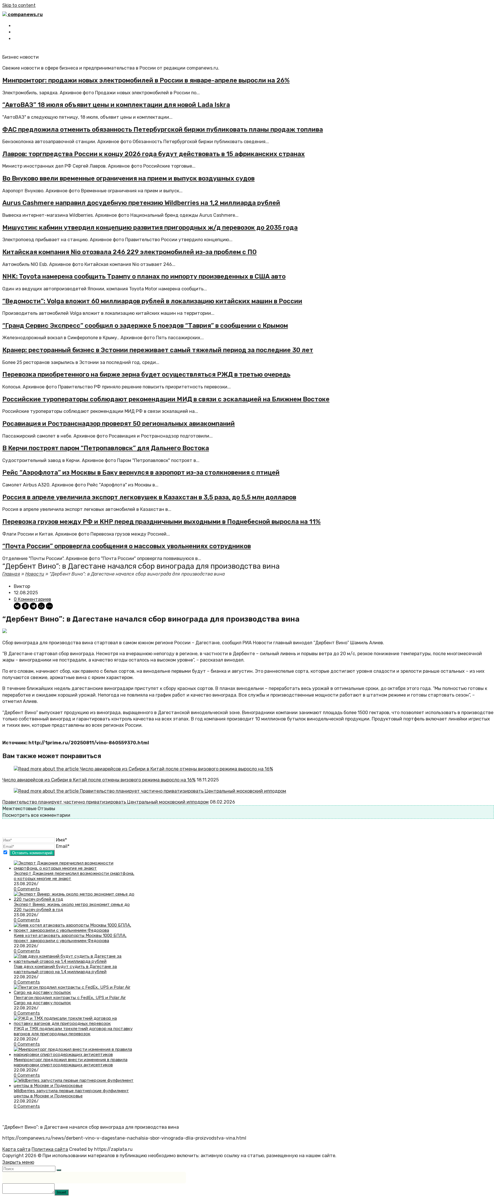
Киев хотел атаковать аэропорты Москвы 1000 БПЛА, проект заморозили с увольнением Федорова (70, 938)
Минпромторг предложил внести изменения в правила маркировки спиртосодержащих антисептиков (70, 1062)
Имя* (61, 840)
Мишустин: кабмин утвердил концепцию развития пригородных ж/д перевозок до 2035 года (150, 227)
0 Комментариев (32, 599)
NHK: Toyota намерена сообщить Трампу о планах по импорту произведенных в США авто (144, 276)
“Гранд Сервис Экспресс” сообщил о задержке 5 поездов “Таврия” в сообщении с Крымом (145, 325)
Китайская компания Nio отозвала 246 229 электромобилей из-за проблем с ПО (129, 252)
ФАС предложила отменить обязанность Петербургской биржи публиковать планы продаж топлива (162, 129)
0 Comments (27, 889)
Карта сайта (16, 1149)
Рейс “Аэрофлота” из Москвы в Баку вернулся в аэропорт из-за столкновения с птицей (141, 472)
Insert (61, 1192)
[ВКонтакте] (17, 606)
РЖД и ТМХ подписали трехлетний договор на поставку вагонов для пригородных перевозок (73, 1031)
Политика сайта (50, 1149)
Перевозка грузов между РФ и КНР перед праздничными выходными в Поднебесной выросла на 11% (161, 522)
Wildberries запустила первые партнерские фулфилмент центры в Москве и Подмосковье (71, 1093)
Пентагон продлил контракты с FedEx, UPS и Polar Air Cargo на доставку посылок (70, 1000)
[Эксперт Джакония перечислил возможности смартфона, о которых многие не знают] (74, 868)
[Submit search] (59, 1170)
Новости (34, 574)
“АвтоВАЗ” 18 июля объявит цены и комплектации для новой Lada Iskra (116, 105)
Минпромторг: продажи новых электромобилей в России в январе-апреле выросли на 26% (146, 80)
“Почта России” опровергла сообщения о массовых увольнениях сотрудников (126, 546)
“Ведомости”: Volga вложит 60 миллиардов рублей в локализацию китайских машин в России (152, 301)
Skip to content (19, 5)
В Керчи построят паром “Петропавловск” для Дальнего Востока (105, 448)
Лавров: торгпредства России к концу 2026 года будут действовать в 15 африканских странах (153, 154)
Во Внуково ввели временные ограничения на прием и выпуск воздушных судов (128, 178)
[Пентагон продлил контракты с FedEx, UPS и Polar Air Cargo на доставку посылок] (74, 992)
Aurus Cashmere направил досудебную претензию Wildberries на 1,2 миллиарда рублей (141, 203)
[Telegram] (33, 606)
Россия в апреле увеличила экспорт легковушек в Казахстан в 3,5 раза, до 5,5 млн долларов (149, 497)
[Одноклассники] (25, 606)
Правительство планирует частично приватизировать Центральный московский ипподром (105, 802)
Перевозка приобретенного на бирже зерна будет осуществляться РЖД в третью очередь (146, 374)
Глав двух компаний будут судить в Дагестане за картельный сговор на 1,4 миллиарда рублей (65, 969)
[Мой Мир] (41, 606)
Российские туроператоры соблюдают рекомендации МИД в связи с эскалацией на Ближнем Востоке (166, 399)
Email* (62, 846)
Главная (11, 574)
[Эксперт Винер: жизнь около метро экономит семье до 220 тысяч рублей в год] (74, 899)
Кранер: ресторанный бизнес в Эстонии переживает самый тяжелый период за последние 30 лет (157, 350)
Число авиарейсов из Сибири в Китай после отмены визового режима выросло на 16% (98, 780)
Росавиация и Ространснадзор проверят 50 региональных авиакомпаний (118, 424)
